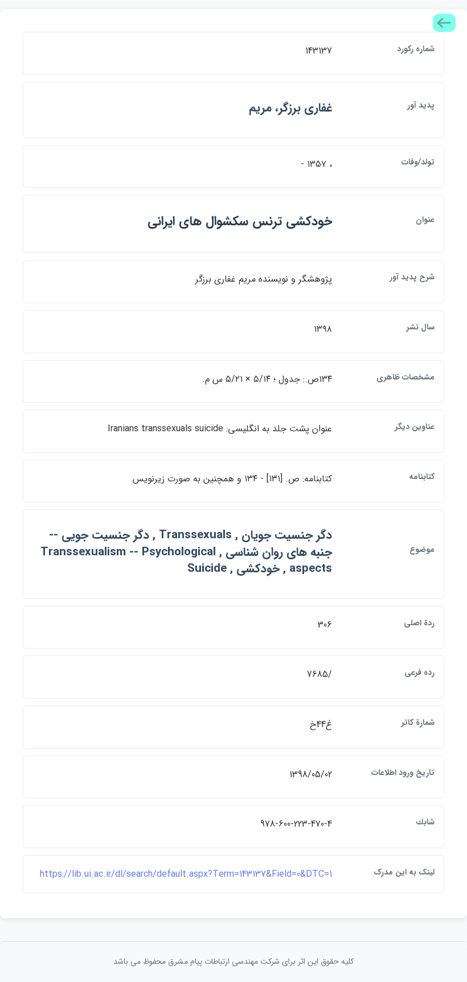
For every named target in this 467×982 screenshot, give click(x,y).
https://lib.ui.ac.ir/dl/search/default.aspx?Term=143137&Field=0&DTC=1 (186, 874)
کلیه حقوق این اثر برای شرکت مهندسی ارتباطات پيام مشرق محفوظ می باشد (233, 961)
